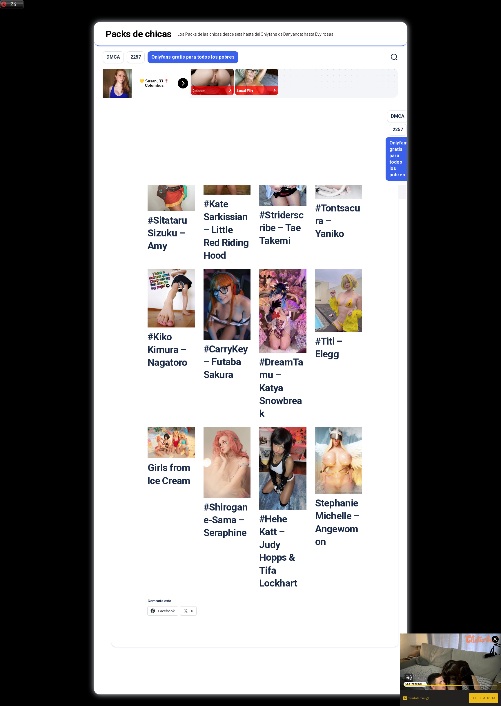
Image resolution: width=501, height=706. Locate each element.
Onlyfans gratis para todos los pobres (193, 57)
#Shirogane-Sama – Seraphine (226, 519)
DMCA (113, 57)
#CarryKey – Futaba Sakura (226, 361)
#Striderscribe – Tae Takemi (281, 227)
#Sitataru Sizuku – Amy (167, 232)
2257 (135, 57)
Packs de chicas (139, 33)
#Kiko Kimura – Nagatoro (167, 349)
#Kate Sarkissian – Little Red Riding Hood (226, 229)
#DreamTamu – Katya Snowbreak (281, 387)
